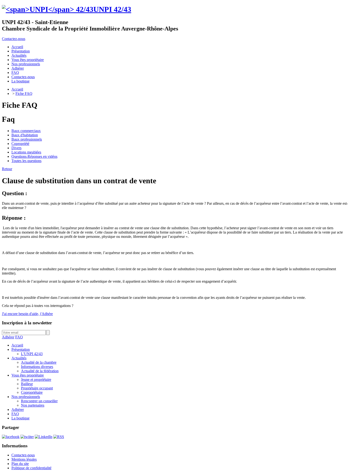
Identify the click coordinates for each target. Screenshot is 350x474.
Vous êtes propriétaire (27, 375)
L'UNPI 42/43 (32, 354)
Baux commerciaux (26, 131)
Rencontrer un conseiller (39, 401)
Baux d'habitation (24, 135)
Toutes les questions (26, 161)
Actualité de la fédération (40, 371)
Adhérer (8, 337)
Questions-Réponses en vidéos (34, 156)
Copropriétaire (32, 392)
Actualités (18, 358)
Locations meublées (26, 152)
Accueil (17, 89)
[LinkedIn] (43, 437)
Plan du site (20, 464)
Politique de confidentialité (31, 468)
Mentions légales (24, 459)
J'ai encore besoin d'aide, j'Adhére (27, 314)
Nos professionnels (25, 397)
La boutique (20, 418)
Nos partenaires (32, 405)
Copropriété (20, 144)
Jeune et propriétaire (36, 379)
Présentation (20, 349)
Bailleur (27, 384)
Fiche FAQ (23, 94)
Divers (16, 148)
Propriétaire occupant (37, 388)
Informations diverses (37, 367)
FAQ (19, 337)
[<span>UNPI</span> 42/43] (47, 9)
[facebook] (11, 437)
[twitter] (27, 437)
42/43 (112, 9)
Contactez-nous (13, 39)
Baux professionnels (26, 139)
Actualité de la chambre (38, 362)
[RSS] (58, 437)
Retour (7, 169)
